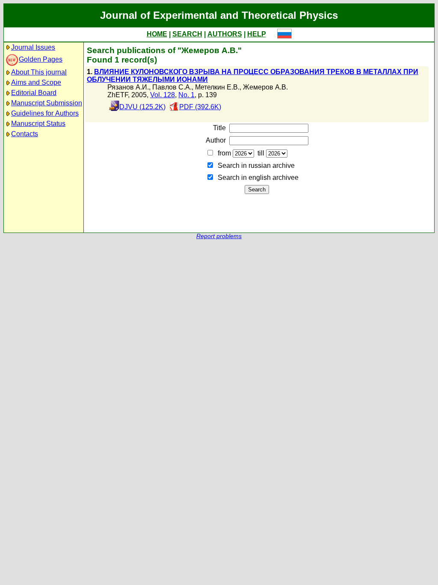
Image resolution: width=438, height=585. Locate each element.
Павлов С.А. (172, 87)
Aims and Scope (36, 82)
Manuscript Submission (46, 103)
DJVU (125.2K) (142, 106)
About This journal (39, 72)
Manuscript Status (38, 123)
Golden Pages (40, 59)
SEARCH (187, 34)
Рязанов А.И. (128, 87)
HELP (256, 34)
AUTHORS (224, 34)
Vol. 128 (162, 94)
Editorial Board (33, 92)
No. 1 (186, 94)
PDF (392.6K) (200, 106)
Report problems (219, 236)
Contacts (24, 133)
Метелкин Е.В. (217, 87)
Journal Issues (33, 47)
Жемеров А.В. (265, 87)
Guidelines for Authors (45, 113)
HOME (157, 34)
